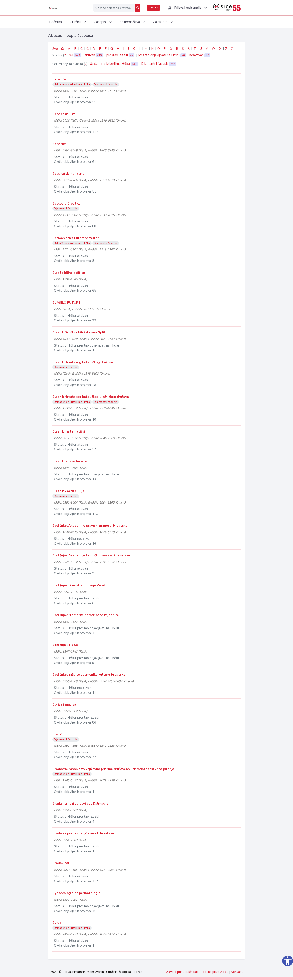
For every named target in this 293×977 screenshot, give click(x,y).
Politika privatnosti (214, 972)
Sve (55, 49)
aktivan (93, 55)
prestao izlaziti (119, 55)
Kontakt (237, 972)
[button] (186, 8)
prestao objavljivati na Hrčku (161, 55)
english (153, 7)
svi (74, 55)
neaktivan (199, 55)
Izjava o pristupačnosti (181, 972)
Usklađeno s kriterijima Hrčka (72, 84)
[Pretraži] (137, 8)
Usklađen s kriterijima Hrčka (113, 64)
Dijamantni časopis (158, 64)
